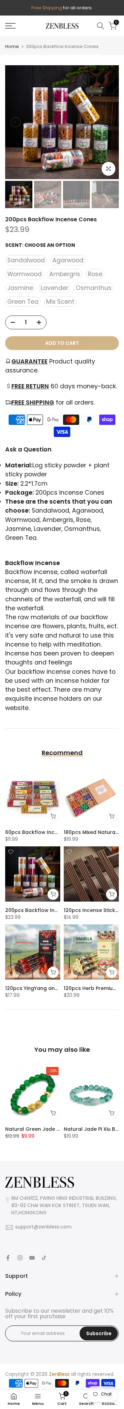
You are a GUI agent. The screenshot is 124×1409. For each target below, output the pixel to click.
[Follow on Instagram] (20, 1258)
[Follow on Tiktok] (44, 1258)
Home (12, 46)
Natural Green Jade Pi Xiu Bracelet (48, 1129)
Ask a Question (28, 449)
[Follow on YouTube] (32, 1258)
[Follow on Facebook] (8, 1258)
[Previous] (15, 122)
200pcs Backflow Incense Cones (46, 910)
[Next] (108, 122)
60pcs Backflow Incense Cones (44, 832)
